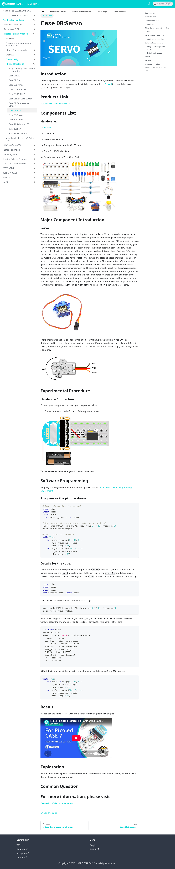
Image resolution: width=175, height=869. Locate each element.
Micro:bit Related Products (15, 15)
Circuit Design (12, 59)
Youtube (21, 857)
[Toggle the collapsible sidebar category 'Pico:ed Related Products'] (34, 34)
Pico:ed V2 (11, 38)
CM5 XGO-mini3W (12, 145)
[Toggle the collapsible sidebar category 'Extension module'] (34, 150)
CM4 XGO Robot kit (13, 24)
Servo (149, 32)
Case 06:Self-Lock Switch (20, 98)
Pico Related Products (13, 20)
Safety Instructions (18, 133)
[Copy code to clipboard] (136, 506)
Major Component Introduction (157, 28)
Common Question (152, 64)
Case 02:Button (16, 80)
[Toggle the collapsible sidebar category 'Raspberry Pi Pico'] (34, 29)
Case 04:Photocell (17, 89)
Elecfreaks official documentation (56, 803)
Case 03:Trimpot (16, 84)
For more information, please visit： (156, 69)
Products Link (150, 17)
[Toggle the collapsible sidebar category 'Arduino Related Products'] (34, 159)
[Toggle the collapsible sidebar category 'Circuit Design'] (34, 59)
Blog (92, 845)
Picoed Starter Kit (15, 64)
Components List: (152, 20)
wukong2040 (10, 154)
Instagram (22, 853)
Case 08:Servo (15, 110)
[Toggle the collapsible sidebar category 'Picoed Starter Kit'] (34, 64)
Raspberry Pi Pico (12, 29)
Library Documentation (17, 50)
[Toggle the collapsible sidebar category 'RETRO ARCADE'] (34, 173)
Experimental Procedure (154, 35)
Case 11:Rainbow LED (19, 124)
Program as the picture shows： (156, 47)
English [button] (33, 3)
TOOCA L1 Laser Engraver (15, 163)
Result (147, 56)
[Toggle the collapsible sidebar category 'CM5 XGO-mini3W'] (34, 145)
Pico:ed (108, 84)
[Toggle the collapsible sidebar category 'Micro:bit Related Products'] (34, 15)
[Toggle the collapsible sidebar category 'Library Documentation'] (34, 50)
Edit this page (50, 812)
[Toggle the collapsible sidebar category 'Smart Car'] (34, 55)
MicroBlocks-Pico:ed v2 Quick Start (20, 139)
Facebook (21, 849)
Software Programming (154, 43)
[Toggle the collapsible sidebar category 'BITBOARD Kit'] (34, 168)
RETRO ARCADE (10, 172)
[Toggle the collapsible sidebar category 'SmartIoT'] (34, 177)
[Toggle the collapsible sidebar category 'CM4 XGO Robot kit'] (34, 24)
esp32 (5, 182)
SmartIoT (7, 177)
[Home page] (42, 12)
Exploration (149, 60)
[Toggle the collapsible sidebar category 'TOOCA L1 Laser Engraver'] (34, 164)
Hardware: (151, 24)
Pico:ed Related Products (16, 33)
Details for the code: (154, 53)
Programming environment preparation (22, 69)
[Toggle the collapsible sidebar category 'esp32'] (34, 182)
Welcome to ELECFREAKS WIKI (17, 10)
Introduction (15, 128)
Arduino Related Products (15, 159)
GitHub (93, 849)
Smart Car (10, 54)
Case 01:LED (14, 75)
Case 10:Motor (16, 119)
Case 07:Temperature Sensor (19, 104)
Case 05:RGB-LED (17, 94)
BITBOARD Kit (9, 168)
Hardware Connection (155, 39)
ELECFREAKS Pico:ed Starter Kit (55, 103)
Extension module (13, 149)
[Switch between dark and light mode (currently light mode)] (149, 4)
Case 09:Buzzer (16, 115)
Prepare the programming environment (18, 44)
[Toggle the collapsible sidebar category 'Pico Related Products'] (34, 20)
